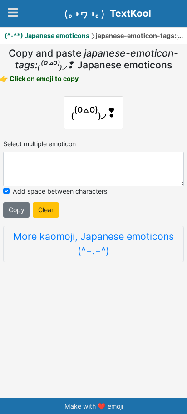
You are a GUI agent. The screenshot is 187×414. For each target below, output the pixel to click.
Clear (46, 210)
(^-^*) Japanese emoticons (47, 35)
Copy (17, 210)
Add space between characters (60, 191)
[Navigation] (13, 12)
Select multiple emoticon (39, 144)
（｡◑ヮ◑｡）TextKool (105, 13)
